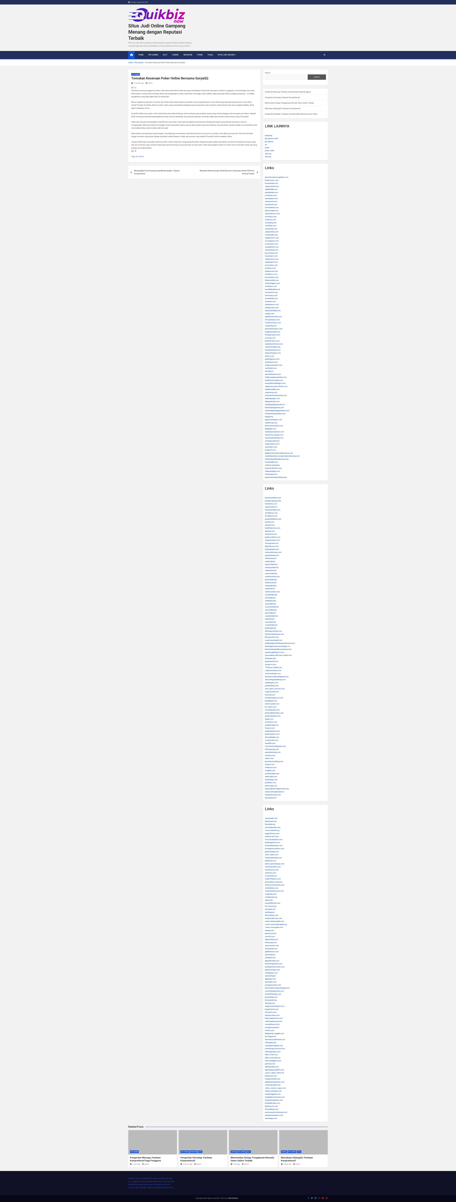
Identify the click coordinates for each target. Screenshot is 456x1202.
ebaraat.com (270, 531)
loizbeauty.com (271, 942)
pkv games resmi (271, 138)
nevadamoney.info (272, 1027)
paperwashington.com (273, 420)
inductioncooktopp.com (274, 435)
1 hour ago (136, 1164)
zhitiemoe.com (271, 767)
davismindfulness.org (273, 468)
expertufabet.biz (271, 564)
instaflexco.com (271, 274)
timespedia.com (271, 949)
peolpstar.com (270, 861)
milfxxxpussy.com (272, 749)
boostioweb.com (271, 183)
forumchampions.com (273, 839)
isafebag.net (270, 912)
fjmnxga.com (270, 1003)
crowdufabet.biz (271, 625)
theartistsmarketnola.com (275, 1039)
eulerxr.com (269, 356)
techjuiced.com (271, 534)
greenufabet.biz (271, 580)
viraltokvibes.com (271, 888)
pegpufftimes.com (272, 833)
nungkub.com (270, 770)
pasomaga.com (271, 786)
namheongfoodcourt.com (275, 1049)
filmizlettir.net (270, 824)
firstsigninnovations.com (274, 848)
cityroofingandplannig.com (275, 679)
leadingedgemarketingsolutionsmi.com (280, 643)
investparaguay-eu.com (274, 698)
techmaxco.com (271, 295)
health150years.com (273, 879)
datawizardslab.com (273, 310)
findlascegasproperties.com (276, 377)
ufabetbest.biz (270, 601)
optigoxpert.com (271, 262)
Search (267, 73)
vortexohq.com (271, 326)
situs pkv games (162, 1181)
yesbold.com (270, 525)
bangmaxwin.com (272, 1009)
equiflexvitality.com (272, 389)
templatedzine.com (272, 731)
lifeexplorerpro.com (272, 335)
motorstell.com (271, 876)
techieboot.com (271, 516)
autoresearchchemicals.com (276, 1112)
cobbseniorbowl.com (273, 670)
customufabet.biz (272, 607)
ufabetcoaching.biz (272, 465)
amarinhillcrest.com (272, 903)
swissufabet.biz (271, 573)
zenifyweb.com (271, 368)
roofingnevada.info (272, 441)
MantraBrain (233, 1198)
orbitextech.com (271, 362)
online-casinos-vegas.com (275, 1088)
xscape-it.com (270, 664)
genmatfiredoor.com (273, 374)
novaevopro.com (271, 244)
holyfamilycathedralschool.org (276, 459)
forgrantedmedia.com (273, 858)
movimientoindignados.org (275, 746)
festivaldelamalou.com (274, 846)
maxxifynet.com (271, 204)
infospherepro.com (272, 320)
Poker (200, 55)
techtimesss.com (272, 870)
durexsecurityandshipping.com (277, 677)
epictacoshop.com (272, 1015)
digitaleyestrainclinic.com (274, 1082)
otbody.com (269, 930)
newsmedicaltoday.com (274, 438)
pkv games (140, 156)
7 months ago (138, 83)
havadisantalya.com (272, 510)
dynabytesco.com (272, 304)
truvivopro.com (271, 217)
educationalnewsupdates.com (276, 177)
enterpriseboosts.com (273, 918)
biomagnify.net (270, 798)
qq (266, 144)
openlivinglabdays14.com (274, 652)
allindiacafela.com (272, 1067)
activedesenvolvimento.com (276, 395)
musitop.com (270, 755)
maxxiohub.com (271, 229)
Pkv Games (153, 55)
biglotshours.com (272, 546)
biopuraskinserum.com (274, 1018)
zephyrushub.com (272, 186)
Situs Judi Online (226, 55)
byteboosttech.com (272, 537)
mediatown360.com (272, 1079)
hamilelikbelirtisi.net (272, 289)
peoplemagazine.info (273, 501)
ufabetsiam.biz (270, 570)
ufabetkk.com (270, 958)
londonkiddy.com (271, 462)
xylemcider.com (271, 776)
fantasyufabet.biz (272, 567)
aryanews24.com (271, 661)
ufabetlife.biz (270, 589)
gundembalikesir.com (273, 519)
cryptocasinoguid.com (273, 640)
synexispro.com (271, 447)
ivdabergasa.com (271, 683)
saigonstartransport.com (274, 1006)
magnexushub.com (272, 540)
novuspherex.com (272, 241)
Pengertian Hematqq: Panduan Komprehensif (282, 97)
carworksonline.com (273, 867)
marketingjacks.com (273, 1094)
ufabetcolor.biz (271, 583)
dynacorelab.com (271, 211)
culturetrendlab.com (272, 347)
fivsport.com (270, 728)
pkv (129, 1178)
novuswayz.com (271, 265)
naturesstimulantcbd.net (274, 792)
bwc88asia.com (271, 701)
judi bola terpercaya (153, 1178)
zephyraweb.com (271, 232)
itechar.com (269, 522)
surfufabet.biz (270, 598)
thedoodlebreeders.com (274, 713)
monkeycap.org (271, 897)
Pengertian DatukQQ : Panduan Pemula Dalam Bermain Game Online (291, 114)
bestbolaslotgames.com (274, 407)
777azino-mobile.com (273, 667)
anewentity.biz (270, 976)
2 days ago (287, 1164)
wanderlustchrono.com (274, 344)
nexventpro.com (271, 256)
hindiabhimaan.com (272, 1103)
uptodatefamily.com (272, 752)
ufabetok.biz (270, 619)
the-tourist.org (270, 906)
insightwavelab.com (272, 332)
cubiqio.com (269, 314)
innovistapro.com (271, 277)
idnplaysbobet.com (272, 401)
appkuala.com (270, 979)
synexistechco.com (272, 213)
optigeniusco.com (272, 238)
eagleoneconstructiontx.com (276, 386)
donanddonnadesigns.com (275, 383)
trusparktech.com (272, 247)
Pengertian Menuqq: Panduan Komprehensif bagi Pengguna (288, 92)
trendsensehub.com (272, 350)
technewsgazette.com (273, 964)
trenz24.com (270, 936)
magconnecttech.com (273, 365)
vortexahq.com (271, 223)
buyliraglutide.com (272, 549)
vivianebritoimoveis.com (274, 891)
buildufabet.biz (270, 628)
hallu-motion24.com (273, 1058)
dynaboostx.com (271, 271)
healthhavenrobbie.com (274, 380)
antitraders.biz (270, 658)
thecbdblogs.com (271, 1109)
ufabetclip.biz (270, 561)
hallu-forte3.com (271, 1055)
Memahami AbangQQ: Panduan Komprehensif (283, 108)
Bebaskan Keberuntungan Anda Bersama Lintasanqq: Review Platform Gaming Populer (227, 172)
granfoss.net (270, 1064)
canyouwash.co (271, 507)
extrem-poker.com (272, 704)
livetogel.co (269, 371)
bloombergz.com (271, 915)
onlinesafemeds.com (273, 552)
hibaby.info (269, 417)
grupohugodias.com (272, 716)
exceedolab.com (271, 298)
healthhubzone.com (272, 528)
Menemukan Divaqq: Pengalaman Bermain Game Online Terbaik (289, 103)
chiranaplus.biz (270, 1042)
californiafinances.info (273, 1021)
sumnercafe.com (271, 740)
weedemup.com (271, 423)
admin (150, 83)
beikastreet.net (270, 821)
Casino (175, 55)
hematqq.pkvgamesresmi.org (162, 1187)
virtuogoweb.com (271, 543)
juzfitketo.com (270, 783)
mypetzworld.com (272, 692)
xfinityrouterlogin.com (273, 1091)
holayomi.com (270, 450)
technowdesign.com (273, 673)
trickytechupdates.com (274, 1100)
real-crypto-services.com (275, 689)
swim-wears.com (271, 855)
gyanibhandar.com (272, 555)
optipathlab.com (271, 189)
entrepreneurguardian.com (275, 414)
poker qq (145, 1187)
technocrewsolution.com (274, 885)
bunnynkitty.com (271, 997)
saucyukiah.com (271, 818)
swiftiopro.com (271, 286)
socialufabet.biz (271, 595)
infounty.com (270, 695)
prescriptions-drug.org (273, 882)
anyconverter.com (272, 945)
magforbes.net (270, 894)
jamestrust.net (270, 933)
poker (267, 148)
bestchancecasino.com (274, 426)
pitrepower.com (271, 1076)
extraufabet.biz (271, 586)
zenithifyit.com (270, 226)
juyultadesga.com (272, 686)
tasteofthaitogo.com (273, 994)
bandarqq (268, 135)
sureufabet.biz (270, 604)
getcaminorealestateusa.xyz (276, 477)
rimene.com (269, 1030)
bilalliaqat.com (270, 429)
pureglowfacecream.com (275, 967)
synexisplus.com (271, 198)
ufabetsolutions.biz (272, 592)
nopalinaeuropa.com (273, 795)
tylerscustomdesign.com (274, 864)
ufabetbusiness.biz (272, 576)
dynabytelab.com (271, 192)
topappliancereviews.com (275, 1097)
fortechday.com (271, 474)
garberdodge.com (272, 852)
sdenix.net (269, 900)
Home (140, 55)
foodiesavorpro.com (273, 323)
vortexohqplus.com (272, 283)
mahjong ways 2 (148, 1184)
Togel (210, 55)
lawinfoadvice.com (272, 734)
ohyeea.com (270, 764)
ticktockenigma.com (273, 353)
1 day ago (236, 1164)
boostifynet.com (271, 253)
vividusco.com (270, 220)
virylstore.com (270, 873)
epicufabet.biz (270, 613)
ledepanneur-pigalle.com (274, 1033)
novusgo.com (270, 338)
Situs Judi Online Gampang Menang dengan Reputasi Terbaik (156, 32)
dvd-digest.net (270, 1036)
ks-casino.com (271, 707)
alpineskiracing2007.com (274, 1070)
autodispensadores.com (274, 432)
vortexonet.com (271, 201)
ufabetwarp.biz (270, 558)
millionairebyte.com (272, 471)
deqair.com (269, 719)
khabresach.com (271, 1106)
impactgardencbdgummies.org (277, 789)
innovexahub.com (272, 207)
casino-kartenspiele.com (274, 921)
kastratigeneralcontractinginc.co (277, 646)
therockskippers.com (273, 1061)
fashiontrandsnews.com (274, 634)
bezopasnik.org (271, 1000)
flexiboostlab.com (272, 280)
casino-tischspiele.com (274, 927)
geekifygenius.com (272, 359)
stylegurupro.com (272, 308)
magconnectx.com (272, 444)
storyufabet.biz (271, 610)
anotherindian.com (272, 773)
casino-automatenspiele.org (276, 924)
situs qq (268, 154)
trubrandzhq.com (271, 250)
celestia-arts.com (272, 836)
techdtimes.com (271, 513)
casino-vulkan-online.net (274, 1073)
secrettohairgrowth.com (274, 991)
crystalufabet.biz (271, 616)
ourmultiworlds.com (272, 827)
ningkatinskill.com (272, 725)
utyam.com (269, 758)
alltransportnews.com (273, 631)
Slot (165, 55)
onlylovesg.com (271, 392)
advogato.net (270, 909)
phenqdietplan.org (272, 737)
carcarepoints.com (272, 710)
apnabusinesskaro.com (274, 1115)
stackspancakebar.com (274, 1046)
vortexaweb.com (271, 235)
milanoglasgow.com (272, 1052)
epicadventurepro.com (273, 329)
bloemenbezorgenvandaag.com (277, 988)
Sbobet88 (187, 55)
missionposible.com (273, 1085)
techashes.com (271, 504)
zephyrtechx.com (271, 259)
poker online (269, 151)
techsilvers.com (271, 722)
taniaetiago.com (271, 780)
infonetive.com (271, 1012)
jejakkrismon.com (272, 952)
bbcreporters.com (272, 637)
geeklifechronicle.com (273, 317)
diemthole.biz (270, 955)
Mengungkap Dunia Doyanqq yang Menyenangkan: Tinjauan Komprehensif (157, 172)
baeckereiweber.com (273, 498)
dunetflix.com (270, 743)
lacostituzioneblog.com (274, 761)
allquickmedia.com (272, 961)
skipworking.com (271, 939)
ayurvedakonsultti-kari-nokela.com (278, 655)
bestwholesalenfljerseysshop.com (278, 649)
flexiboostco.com (272, 180)
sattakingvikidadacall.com (275, 404)
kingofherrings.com (272, 970)
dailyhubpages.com (272, 398)
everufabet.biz (270, 622)
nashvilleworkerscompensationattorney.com (282, 456)
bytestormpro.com (272, 341)
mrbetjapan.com (271, 973)
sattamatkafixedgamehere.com (277, 411)
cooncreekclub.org (272, 830)
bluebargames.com (272, 842)
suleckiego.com (271, 1118)
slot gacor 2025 (138, 1178)
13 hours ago (187, 1164)
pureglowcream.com (273, 985)
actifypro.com (270, 268)
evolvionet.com (271, 195)
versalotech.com (271, 292)
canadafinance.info (272, 1024)
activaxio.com (270, 301)
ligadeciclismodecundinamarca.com (279, 453)
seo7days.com (270, 982)
